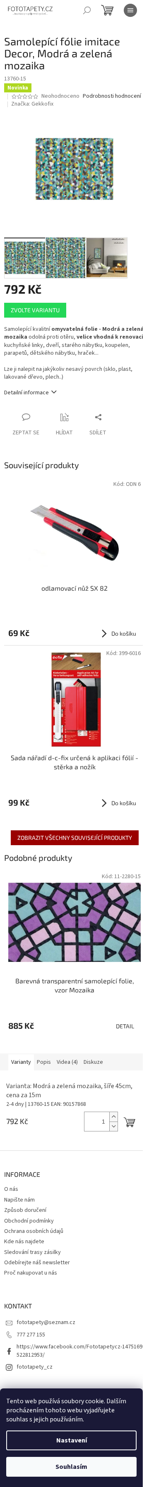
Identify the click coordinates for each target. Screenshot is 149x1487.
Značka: (32, 104)
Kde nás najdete (24, 1241)
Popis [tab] (44, 1062)
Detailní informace (26, 393)
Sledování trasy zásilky (32, 1252)
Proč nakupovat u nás (30, 1273)
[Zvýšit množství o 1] (113, 1117)
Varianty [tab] (21, 1062)
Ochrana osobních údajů (33, 1231)
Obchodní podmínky (29, 1221)
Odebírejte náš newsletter (37, 1262)
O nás (11, 1189)
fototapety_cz (35, 1367)
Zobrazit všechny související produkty (74, 837)
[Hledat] (87, 10)
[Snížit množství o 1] (113, 1126)
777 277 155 (31, 1335)
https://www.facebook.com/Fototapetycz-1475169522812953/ (79, 1351)
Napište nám (19, 1200)
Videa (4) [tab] (67, 1062)
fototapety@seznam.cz (46, 1322)
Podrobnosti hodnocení (112, 96)
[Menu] (130, 10)
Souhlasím (71, 1466)
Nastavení (71, 1440)
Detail (125, 1026)
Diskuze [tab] (93, 1062)
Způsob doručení (25, 1210)
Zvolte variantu (35, 309)
